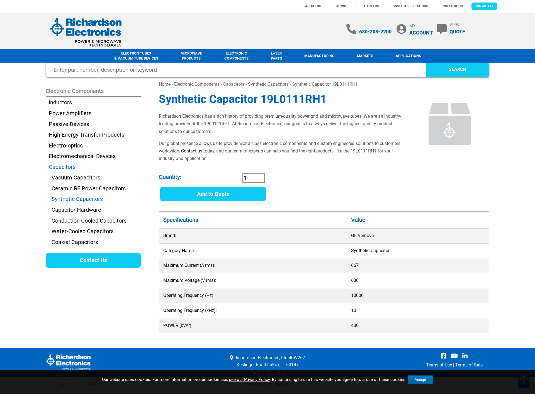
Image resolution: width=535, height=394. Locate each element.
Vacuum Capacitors (76, 177)
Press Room (453, 6)
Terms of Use (439, 365)
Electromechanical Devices (82, 156)
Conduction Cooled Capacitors (89, 220)
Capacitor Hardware (76, 209)
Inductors (60, 102)
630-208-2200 (375, 32)
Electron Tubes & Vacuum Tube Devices (136, 56)
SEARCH (457, 69)
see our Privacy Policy (249, 379)
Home (165, 84)
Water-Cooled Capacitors (83, 231)
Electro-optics (66, 145)
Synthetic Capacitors (268, 84)
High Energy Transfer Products (86, 134)
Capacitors (233, 84)
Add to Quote (213, 194)
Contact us (191, 151)
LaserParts (276, 56)
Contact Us (484, 6)
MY (421, 29)
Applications (408, 56)
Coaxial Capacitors (75, 242)
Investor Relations (411, 6)
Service (342, 6)
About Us (313, 6)
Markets (365, 56)
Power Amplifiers (70, 113)
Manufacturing (319, 56)
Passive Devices (69, 124)
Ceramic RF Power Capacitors (89, 188)
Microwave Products (191, 56)
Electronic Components (236, 56)
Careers (371, 6)
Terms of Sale (469, 365)
